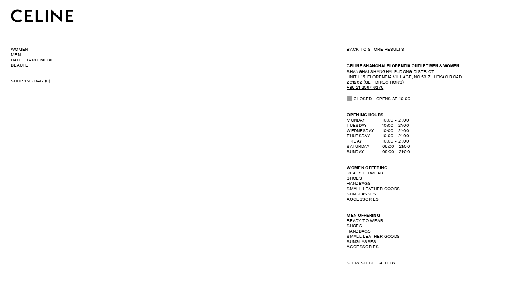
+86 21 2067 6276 (365, 87)
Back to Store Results (375, 49)
